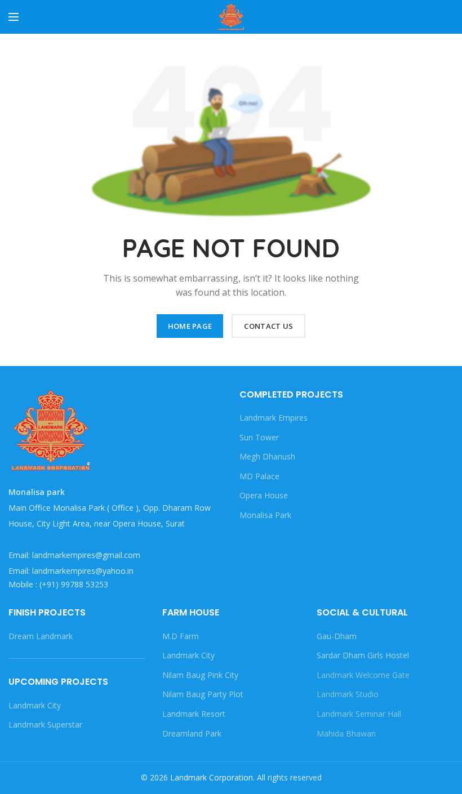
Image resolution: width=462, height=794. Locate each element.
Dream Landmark (40, 636)
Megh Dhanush (267, 456)
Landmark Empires (273, 417)
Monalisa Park (265, 515)
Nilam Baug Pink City (200, 675)
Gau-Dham (337, 636)
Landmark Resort (193, 713)
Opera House (263, 495)
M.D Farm (180, 636)
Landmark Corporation (211, 777)
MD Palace (259, 476)
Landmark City (34, 705)
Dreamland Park (191, 733)
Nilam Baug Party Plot (202, 694)
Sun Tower (259, 437)
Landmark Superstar (45, 724)
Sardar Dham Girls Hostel (363, 655)
